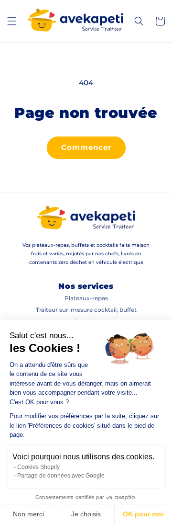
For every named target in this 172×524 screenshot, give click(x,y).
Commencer (86, 147)
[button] (11, 21)
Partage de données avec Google (61, 475)
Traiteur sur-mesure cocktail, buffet (86, 309)
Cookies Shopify (38, 467)
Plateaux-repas (86, 298)
